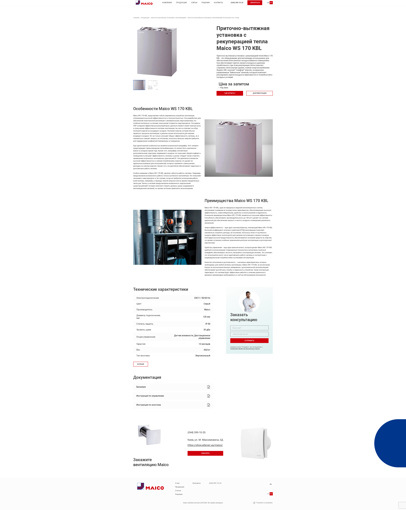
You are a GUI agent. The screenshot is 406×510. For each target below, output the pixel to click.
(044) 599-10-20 (237, 3)
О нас (177, 483)
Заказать (205, 453)
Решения (206, 3)
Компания (167, 3)
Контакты (218, 3)
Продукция (181, 3)
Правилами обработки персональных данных (245, 348)
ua (268, 2)
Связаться (255, 3)
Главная (136, 18)
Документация (259, 93)
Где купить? (229, 93)
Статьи (194, 3)
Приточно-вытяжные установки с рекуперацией (168, 18)
